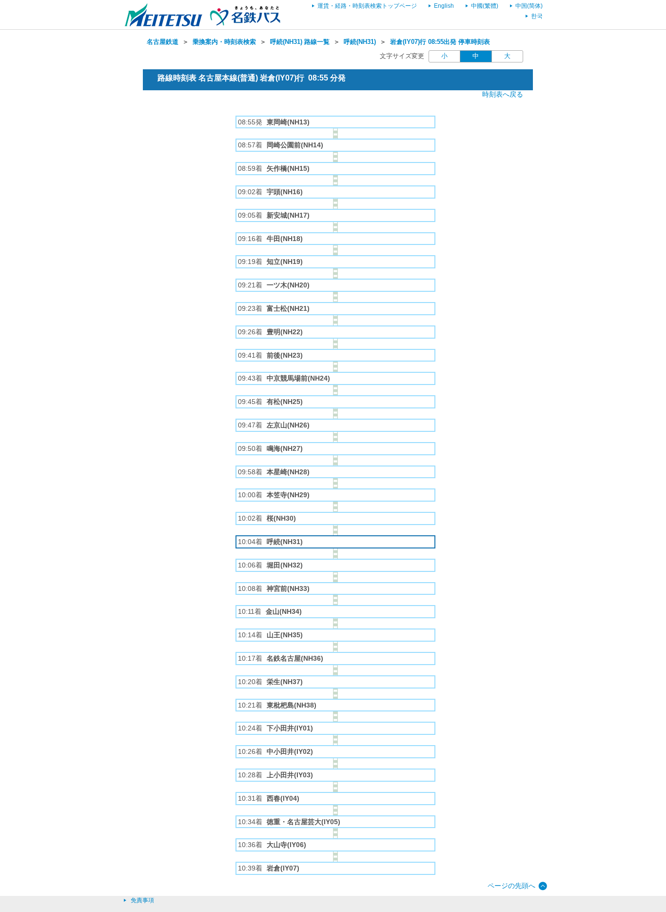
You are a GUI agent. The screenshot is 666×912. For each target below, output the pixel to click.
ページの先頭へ (511, 886)
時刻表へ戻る (502, 94)
